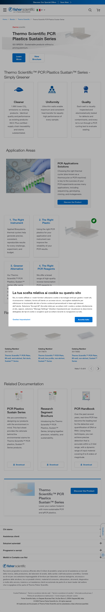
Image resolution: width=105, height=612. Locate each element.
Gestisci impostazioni (21, 319)
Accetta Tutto (83, 319)
